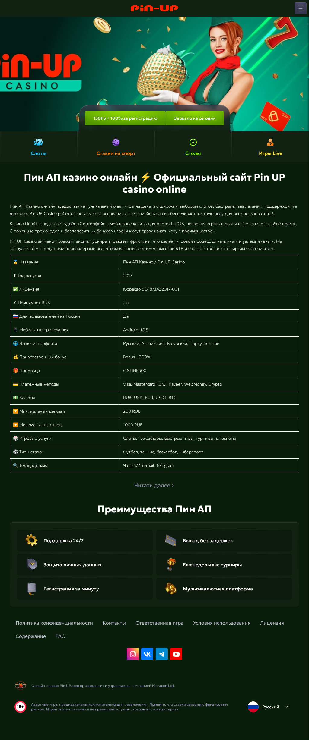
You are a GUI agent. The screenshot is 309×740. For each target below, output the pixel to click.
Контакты (114, 623)
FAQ (60, 636)
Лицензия (272, 623)
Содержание (31, 636)
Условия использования (221, 623)
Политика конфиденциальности (54, 623)
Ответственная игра (159, 623)
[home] (154, 8)
